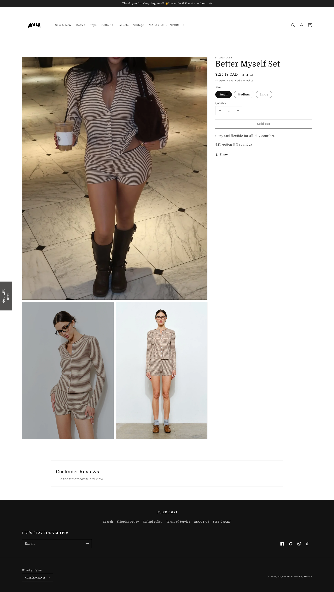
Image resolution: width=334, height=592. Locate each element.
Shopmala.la (284, 576)
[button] (293, 25)
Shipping (221, 80)
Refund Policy (153, 521)
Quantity (220, 103)
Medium (244, 94)
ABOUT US (201, 521)
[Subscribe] (87, 543)
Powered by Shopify (301, 576)
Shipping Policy (128, 521)
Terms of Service (178, 521)
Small (223, 94)
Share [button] (224, 154)
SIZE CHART (222, 521)
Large (264, 94)
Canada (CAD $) (35, 577)
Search (108, 521)
